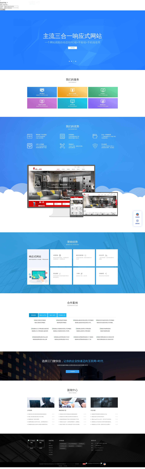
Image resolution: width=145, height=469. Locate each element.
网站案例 (33, 315)
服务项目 (75, 3)
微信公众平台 (43, 315)
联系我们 (107, 3)
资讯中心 (91, 3)
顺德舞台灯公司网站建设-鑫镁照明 (40, 331)
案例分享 (83, 3)
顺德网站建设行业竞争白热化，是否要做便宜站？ (38, 421)
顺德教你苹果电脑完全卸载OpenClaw (99, 414)
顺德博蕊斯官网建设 (61, 322)
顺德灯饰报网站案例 (105, 331)
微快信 (81, 463)
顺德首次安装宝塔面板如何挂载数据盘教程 (68, 414)
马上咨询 (72, 47)
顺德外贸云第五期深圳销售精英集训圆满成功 (37, 414)
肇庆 (83, 466)
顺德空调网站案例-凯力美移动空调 (105, 339)
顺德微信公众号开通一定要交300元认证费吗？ (101, 424)
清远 (85, 466)
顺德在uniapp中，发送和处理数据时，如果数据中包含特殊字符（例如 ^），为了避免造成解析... (70, 421)
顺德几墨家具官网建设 (40, 322)
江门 (71, 466)
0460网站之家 (63, 446)
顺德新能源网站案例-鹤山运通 (40, 339)
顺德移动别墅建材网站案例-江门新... (83, 339)
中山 (69, 466)
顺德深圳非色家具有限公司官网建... (105, 322)
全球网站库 (81, 443)
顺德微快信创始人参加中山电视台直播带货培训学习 (38, 424)
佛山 (73, 466)
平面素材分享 (61, 315)
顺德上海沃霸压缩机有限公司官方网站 (36, 416)
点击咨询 (72, 371)
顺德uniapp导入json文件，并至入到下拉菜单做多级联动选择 (102, 419)
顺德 (75, 466)
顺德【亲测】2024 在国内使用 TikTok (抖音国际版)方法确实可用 (70, 424)
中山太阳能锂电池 (73, 443)
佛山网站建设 (63, 443)
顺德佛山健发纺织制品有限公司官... (83, 322)
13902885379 (98, 445)
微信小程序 (52, 315)
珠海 (81, 466)
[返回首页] (34, 2)
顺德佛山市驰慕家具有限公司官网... (61, 331)
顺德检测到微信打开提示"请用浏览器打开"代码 (69, 419)
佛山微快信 (62, 448)
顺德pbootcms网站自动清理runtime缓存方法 (69, 416)
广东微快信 (78, 446)
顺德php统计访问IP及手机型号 (98, 416)
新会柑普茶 (71, 446)
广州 (77, 466)
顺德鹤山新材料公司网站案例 (83, 331)
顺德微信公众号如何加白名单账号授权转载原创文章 (102, 421)
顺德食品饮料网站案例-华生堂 (62, 339)
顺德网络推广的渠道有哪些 (33, 419)
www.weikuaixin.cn (99, 447)
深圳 (79, 466)
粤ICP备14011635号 (70, 463)
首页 (67, 3)
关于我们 (99, 3)
